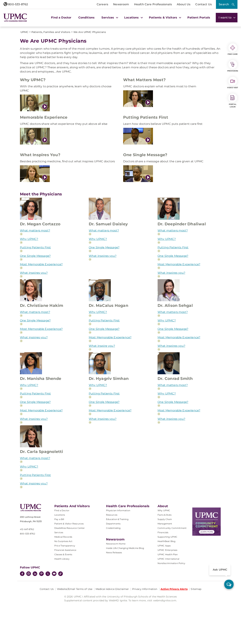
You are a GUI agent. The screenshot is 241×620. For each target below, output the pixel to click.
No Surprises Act (63, 541)
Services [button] (108, 17)
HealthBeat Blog (166, 541)
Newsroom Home (116, 543)
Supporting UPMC (167, 537)
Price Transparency (64, 545)
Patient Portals (198, 17)
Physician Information (118, 510)
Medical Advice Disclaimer (112, 589)
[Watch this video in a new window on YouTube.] (69, 173)
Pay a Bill (59, 519)
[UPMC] (15, 18)
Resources (111, 514)
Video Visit (232, 87)
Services (58, 532)
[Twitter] (48, 573)
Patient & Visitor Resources (69, 523)
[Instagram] (28, 574)
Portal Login (232, 105)
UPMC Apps (164, 545)
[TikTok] (60, 573)
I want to (225, 17)
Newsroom (121, 4)
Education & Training (117, 519)
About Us (183, 4)
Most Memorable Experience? (41, 264)
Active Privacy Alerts (174, 589)
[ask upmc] (229, 584)
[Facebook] (22, 574)
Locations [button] (132, 17)
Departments (113, 523)
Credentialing (113, 528)
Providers (232, 71)
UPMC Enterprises (167, 550)
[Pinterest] (41, 574)
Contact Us (203, 4)
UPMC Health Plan (168, 554)
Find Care (233, 54)
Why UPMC (164, 510)
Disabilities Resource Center (69, 528)
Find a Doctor (61, 17)
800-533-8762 (17, 4)
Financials (163, 532)
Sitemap (196, 589)
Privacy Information (144, 589)
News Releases (114, 552)
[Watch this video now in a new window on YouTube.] (69, 103)
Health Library (62, 559)
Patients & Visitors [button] (163, 17)
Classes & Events (63, 554)
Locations (59, 514)
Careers (102, 4)
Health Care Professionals (153, 4)
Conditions (86, 17)
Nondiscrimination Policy (171, 563)
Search (224, 4)
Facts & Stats (164, 514)
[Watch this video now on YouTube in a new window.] (69, 136)
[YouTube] (54, 574)
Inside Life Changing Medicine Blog (125, 548)
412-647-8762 (27, 529)
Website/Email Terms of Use (74, 589)
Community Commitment (172, 528)
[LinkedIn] (35, 574)
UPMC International (168, 559)
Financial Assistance (65, 550)
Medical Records (63, 537)
